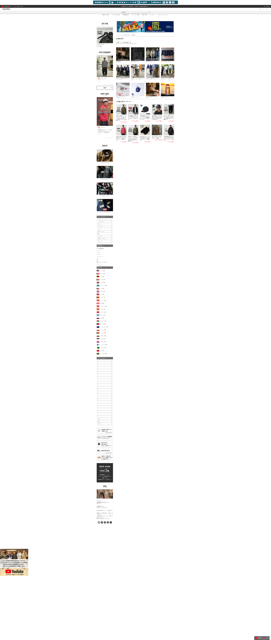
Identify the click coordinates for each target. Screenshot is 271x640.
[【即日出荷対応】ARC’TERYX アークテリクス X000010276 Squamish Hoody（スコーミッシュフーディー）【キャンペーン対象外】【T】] (169, 130)
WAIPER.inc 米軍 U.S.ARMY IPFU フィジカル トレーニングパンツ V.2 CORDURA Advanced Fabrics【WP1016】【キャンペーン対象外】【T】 (169, 117)
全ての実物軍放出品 (100, 248)
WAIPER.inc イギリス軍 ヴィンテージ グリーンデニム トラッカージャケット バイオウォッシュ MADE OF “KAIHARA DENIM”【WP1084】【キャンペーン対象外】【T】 (133, 139)
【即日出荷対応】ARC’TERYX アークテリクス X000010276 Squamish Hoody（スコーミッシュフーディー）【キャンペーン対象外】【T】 (169, 138)
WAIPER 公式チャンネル (8, 6)
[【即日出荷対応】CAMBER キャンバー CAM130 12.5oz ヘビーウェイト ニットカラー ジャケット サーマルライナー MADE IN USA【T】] (133, 109)
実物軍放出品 (126, 14)
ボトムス (98, 254)
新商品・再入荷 (105, 14)
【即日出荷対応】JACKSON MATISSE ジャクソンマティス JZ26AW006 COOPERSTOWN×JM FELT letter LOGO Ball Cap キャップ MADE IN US (157, 117)
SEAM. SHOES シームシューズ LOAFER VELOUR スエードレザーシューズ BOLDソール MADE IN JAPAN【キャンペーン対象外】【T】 (145, 138)
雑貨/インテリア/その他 (101, 262)
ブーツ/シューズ (100, 256)
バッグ (98, 258)
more (105, 88)
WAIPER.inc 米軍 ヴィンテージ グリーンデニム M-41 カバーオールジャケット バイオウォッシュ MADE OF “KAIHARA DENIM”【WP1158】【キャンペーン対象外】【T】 (121, 118)
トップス (98, 252)
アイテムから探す (116, 14)
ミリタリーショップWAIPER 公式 (122, 35)
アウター (98, 250)
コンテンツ (152, 14)
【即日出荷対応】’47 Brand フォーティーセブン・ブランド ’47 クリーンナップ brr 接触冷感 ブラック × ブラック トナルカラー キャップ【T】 (145, 117)
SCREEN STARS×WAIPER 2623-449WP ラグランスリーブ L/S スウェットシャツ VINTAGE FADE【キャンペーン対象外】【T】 (121, 138)
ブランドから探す (135, 14)
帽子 (97, 260)
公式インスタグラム (20, 6)
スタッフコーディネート (163, 14)
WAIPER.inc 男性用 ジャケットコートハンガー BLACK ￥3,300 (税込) (104, 45)
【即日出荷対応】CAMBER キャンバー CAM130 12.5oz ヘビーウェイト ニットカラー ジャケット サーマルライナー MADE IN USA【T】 (133, 117)
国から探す (144, 14)
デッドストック (100, 264)
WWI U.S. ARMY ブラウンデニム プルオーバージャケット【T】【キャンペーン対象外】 (157, 137)
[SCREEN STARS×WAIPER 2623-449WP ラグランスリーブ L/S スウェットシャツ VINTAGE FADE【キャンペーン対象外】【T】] (121, 130)
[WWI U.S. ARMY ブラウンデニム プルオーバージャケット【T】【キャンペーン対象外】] (157, 130)
